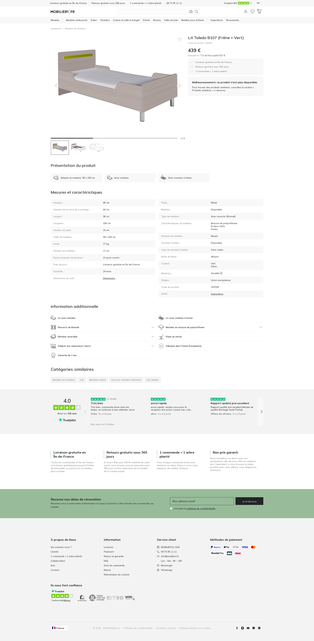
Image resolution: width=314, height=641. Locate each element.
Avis (53, 565)
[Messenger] (255, 628)
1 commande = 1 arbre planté (66, 556)
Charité (54, 551)
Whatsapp (166, 570)
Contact (55, 570)
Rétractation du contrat (116, 574)
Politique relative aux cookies (194, 628)
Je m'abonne (249, 501)
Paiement (109, 551)
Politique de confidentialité (138, 628)
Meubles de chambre (75, 28)
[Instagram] (244, 628)
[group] (113, 409)
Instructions (217, 293)
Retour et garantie (114, 556)
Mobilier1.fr (56, 28)
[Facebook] (238, 628)
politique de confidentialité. (201, 508)
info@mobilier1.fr (170, 556)
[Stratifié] (221, 273)
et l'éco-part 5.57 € (214, 55)
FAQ (106, 560)
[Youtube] (249, 628)
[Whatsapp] (260, 628)
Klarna (107, 570)
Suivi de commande (114, 565)
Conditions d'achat (166, 628)
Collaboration (58, 560)
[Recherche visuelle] (191, 11)
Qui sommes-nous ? (61, 547)
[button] (245, 11)
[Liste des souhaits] (252, 11)
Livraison (108, 547)
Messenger (167, 565)
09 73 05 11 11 (169, 551)
